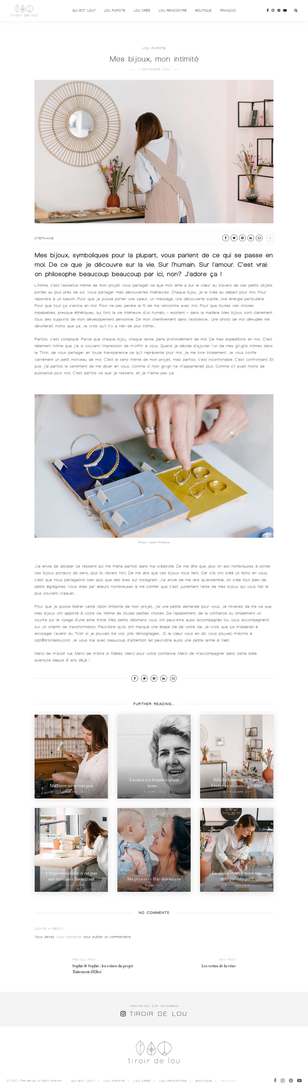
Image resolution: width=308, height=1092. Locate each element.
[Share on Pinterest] (242, 238)
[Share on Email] (259, 238)
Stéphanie (44, 238)
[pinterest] (278, 10)
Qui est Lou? (84, 10)
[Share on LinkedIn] (250, 238)
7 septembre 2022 (154, 69)
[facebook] (268, 10)
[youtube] (285, 10)
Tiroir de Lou (158, 1013)
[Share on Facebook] (225, 238)
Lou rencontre (173, 10)
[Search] (296, 10)
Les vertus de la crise (219, 966)
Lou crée (142, 10)
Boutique (203, 10)
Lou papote (114, 10)
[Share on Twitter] (234, 238)
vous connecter (69, 937)
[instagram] (273, 10)
